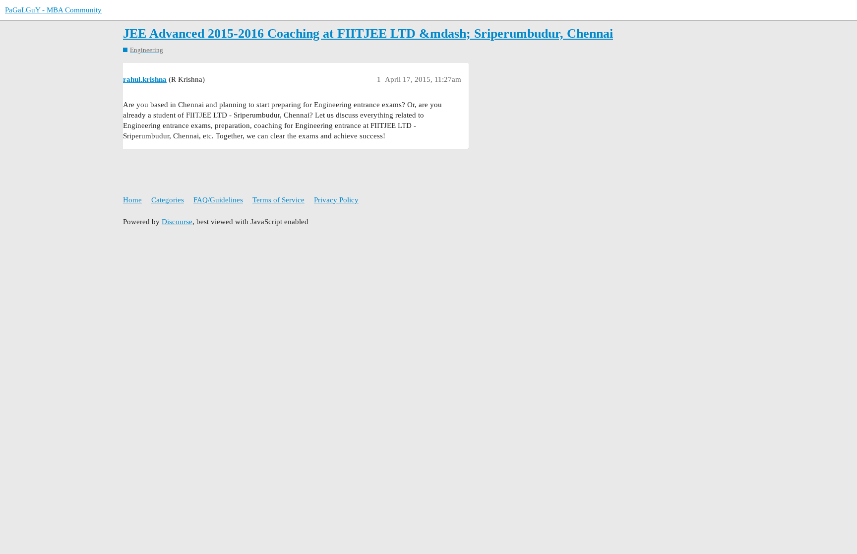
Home (132, 200)
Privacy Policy (336, 200)
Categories (167, 200)
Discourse (177, 222)
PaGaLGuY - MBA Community (53, 10)
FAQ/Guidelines (218, 200)
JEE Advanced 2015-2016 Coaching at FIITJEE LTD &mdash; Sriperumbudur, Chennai (368, 33)
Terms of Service (278, 200)
